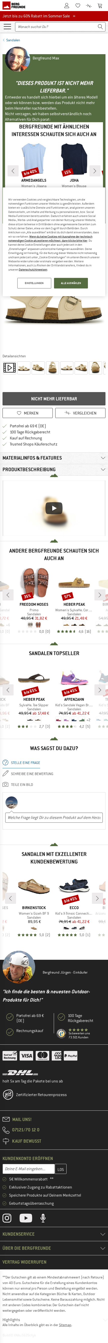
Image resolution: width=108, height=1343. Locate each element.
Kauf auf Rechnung (26, 438)
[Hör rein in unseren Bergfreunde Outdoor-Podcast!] (46, 1219)
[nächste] (94, 170)
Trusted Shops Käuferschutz (34, 444)
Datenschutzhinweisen (33, 269)
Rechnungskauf (29, 1030)
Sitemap (65, 1325)
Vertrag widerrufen (24, 1262)
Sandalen (13, 40)
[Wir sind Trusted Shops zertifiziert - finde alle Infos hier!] (62, 1034)
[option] (54, 299)
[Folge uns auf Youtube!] (30, 1219)
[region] (54, 241)
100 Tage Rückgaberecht (30, 432)
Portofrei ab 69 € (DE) (28, 426)
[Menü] (7, 26)
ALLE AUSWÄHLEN (71, 283)
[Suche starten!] (100, 26)
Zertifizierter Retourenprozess (41, 1094)
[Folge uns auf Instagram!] (11, 1219)
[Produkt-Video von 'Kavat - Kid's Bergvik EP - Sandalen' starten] (9, 368)
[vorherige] (13, 170)
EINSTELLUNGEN (34, 283)
